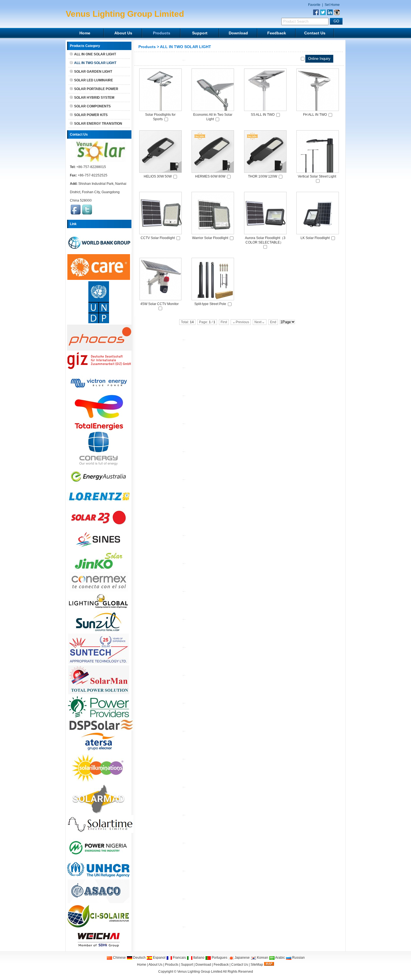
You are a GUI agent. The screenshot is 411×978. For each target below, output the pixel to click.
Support (199, 33)
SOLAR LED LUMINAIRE (93, 80)
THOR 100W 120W (262, 176)
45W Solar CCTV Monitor (159, 304)
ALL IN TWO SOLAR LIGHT (185, 46)
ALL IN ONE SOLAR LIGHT (95, 54)
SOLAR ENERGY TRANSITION (98, 124)
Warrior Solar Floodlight (210, 238)
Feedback (276, 33)
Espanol (159, 958)
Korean (262, 958)
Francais (179, 958)
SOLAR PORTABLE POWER (96, 89)
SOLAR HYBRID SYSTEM (94, 98)
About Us (123, 33)
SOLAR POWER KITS (91, 115)
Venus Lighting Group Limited (199, 972)
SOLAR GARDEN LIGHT (93, 72)
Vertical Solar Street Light (317, 176)
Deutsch (139, 958)
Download (238, 33)
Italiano (198, 958)
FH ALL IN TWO (315, 115)
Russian (298, 958)
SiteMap (257, 965)
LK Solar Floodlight (315, 238)
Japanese (242, 958)
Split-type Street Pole (210, 304)
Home (84, 33)
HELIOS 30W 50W (158, 176)
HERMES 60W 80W (210, 176)
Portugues (219, 958)
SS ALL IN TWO (263, 115)
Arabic (280, 958)
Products (161, 33)
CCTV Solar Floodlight (158, 238)
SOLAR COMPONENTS (92, 106)
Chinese (119, 958)
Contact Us (314, 33)
